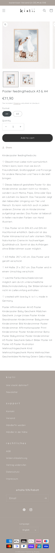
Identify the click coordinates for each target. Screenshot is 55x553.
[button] (3, 10)
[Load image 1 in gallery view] (10, 79)
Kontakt (10, 411)
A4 (7, 113)
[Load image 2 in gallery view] (27, 79)
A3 (17, 113)
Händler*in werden (16, 425)
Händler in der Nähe (16, 432)
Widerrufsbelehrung (16, 458)
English (26, 530)
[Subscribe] (45, 498)
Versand (10, 418)
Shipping (16, 103)
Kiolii (23, 552)
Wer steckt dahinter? (17, 385)
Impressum (12, 478)
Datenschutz (13, 471)
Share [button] (9, 147)
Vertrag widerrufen (16, 465)
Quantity (6, 120)
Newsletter (12, 392)
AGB (8, 451)
